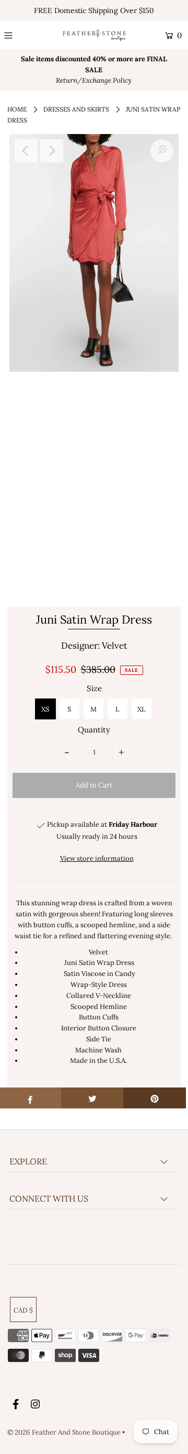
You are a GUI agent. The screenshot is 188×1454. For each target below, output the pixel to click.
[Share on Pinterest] (154, 1097)
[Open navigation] (19, 35)
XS (45, 709)
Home (17, 109)
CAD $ (23, 1310)
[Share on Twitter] (92, 1097)
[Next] (51, 150)
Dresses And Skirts (76, 109)
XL (141, 709)
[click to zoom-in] (161, 150)
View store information (97, 858)
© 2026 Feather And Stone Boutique (64, 1432)
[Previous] (26, 150)
